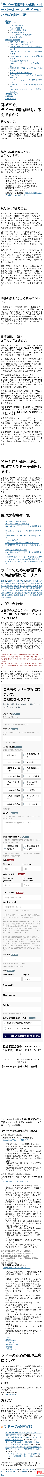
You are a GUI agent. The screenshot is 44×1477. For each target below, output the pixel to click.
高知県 (39, 593)
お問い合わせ (10, 1349)
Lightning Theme (28, 1469)
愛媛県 (33, 593)
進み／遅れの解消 (17, 33)
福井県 (29, 586)
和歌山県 (23, 590)
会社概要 (9, 1347)
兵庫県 (10, 590)
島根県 (37, 590)
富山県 (16, 586)
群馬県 (18, 583)
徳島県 (20, 593)
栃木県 (12, 583)
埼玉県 (25, 583)
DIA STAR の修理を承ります (21, 42)
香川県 (27, 593)
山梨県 (35, 586)
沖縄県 (8, 598)
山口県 (14, 593)
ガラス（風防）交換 (18, 30)
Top (2, 1475)
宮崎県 (35, 595)
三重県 (25, 588)
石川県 (22, 586)
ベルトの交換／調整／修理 (21, 35)
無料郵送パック (11, 1344)
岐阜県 (6, 588)
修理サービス (10, 1340)
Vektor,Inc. (24, 1471)
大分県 (29, 595)
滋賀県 (31, 588)
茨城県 (6, 583)
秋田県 (29, 581)
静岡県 (12, 588)
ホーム (8, 1337)
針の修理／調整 (16, 37)
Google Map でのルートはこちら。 (16, 1140)
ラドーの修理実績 (18, 1426)
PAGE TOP (41, 1430)
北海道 (3, 581)
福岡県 (3, 595)
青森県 (10, 581)
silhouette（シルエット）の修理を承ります (22, 559)
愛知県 (19, 588)
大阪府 (3, 590)
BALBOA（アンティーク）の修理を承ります (23, 557)
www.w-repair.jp (12, 1394)
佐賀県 (10, 595)
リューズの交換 (16, 28)
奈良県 (16, 590)
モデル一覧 (9, 1342)
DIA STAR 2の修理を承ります (22, 44)
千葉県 (31, 583)
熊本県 (22, 595)
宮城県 (22, 581)
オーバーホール (16, 25)
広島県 (8, 593)
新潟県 (10, 586)
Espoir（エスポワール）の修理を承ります (22, 543)
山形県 (35, 581)
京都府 (38, 588)
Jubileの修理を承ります (19, 61)
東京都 (37, 583)
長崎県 (16, 595)
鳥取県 (30, 590)
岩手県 (16, 581)
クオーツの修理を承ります (21, 73)
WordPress (14, 1469)
